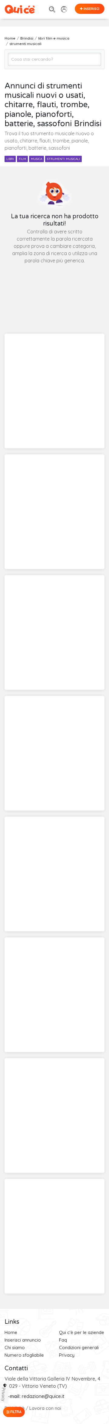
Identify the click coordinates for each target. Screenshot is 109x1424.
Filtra (15, 1412)
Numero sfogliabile (24, 1355)
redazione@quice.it (43, 1396)
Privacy (66, 1355)
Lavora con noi (45, 1408)
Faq (63, 1340)
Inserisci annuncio (23, 1340)
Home (11, 1332)
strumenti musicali (63, 159)
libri (10, 159)
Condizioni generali (79, 1347)
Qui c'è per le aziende (81, 1332)
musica (36, 159)
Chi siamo (15, 1347)
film (22, 159)
